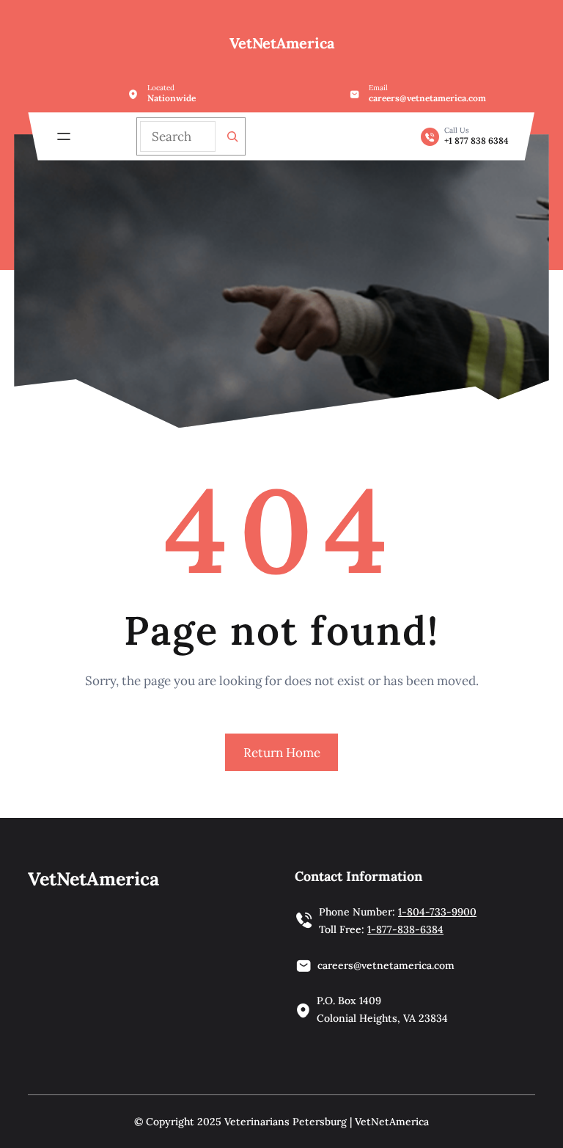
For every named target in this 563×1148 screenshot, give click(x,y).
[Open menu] (63, 136)
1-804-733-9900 (437, 911)
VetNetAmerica (281, 43)
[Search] (232, 136)
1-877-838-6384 (405, 929)
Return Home (281, 753)
